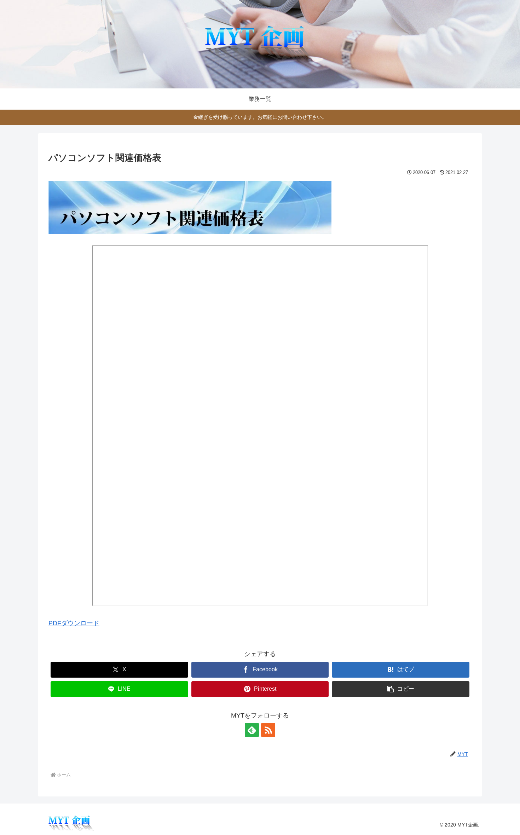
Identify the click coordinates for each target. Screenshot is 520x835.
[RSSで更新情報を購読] (268, 730)
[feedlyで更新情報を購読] (252, 730)
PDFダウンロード (73, 623)
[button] (400, 689)
